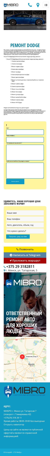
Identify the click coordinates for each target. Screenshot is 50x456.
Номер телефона (10, 135)
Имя (7, 128)
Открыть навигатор (14, 424)
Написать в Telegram (26, 255)
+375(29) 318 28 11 (13, 417)
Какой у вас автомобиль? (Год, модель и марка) (18, 161)
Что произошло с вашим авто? (14, 143)
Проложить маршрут (26, 260)
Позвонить (26, 249)
